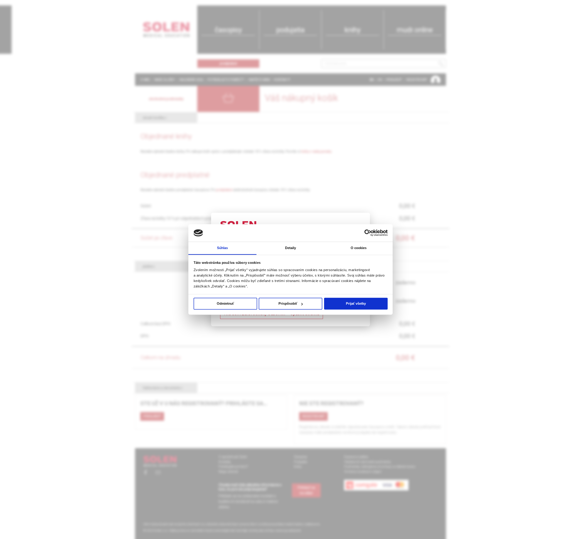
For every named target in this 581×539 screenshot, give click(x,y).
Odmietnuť (225, 304)
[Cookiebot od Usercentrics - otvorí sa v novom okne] (368, 233)
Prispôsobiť (287, 304)
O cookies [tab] (359, 248)
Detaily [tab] (290, 248)
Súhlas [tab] (222, 248)
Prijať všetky (356, 304)
